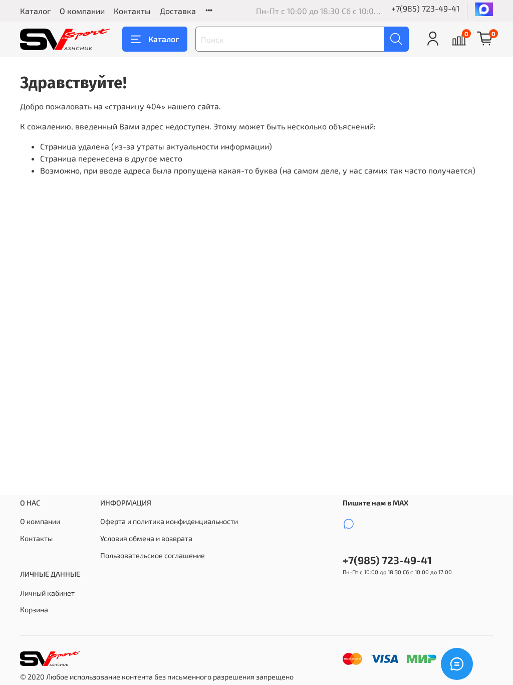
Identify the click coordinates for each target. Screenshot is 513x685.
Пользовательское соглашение (152, 555)
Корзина (34, 609)
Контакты (132, 11)
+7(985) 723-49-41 (425, 8)
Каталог (35, 11)
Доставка (178, 11)
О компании (82, 11)
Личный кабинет (47, 593)
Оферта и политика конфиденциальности (169, 521)
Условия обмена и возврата (146, 538)
